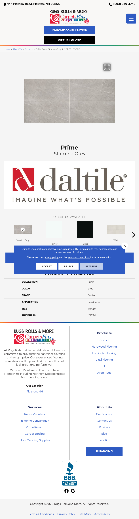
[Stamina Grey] (22, 229)
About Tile (18, 49)
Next (133, 229)
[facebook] (66, 491)
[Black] (85, 229)
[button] (69, 30)
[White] (116, 229)
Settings (91, 266)
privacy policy (51, 257)
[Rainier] (54, 229)
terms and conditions (79, 257)
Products (29, 49)
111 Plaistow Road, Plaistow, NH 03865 (33, 3)
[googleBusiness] (73, 491)
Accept (47, 266)
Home (7, 49)
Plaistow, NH (34, 391)
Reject (68, 266)
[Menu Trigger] (131, 19)
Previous (5, 229)
